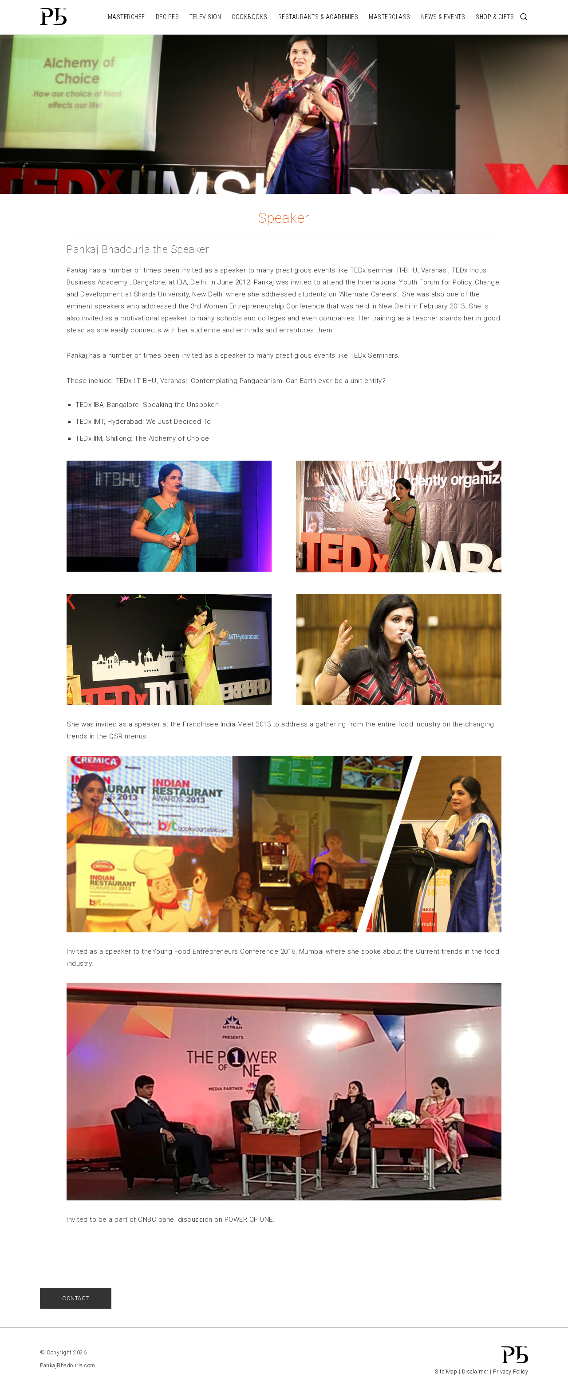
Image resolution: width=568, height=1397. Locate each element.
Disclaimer (475, 1372)
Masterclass (389, 16)
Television (205, 16)
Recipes (167, 16)
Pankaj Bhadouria (53, 16)
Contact (75, 1298)
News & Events (443, 16)
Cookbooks (250, 16)
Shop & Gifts (495, 16)
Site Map (446, 1372)
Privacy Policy (510, 1372)
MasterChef (126, 16)
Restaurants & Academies (318, 16)
